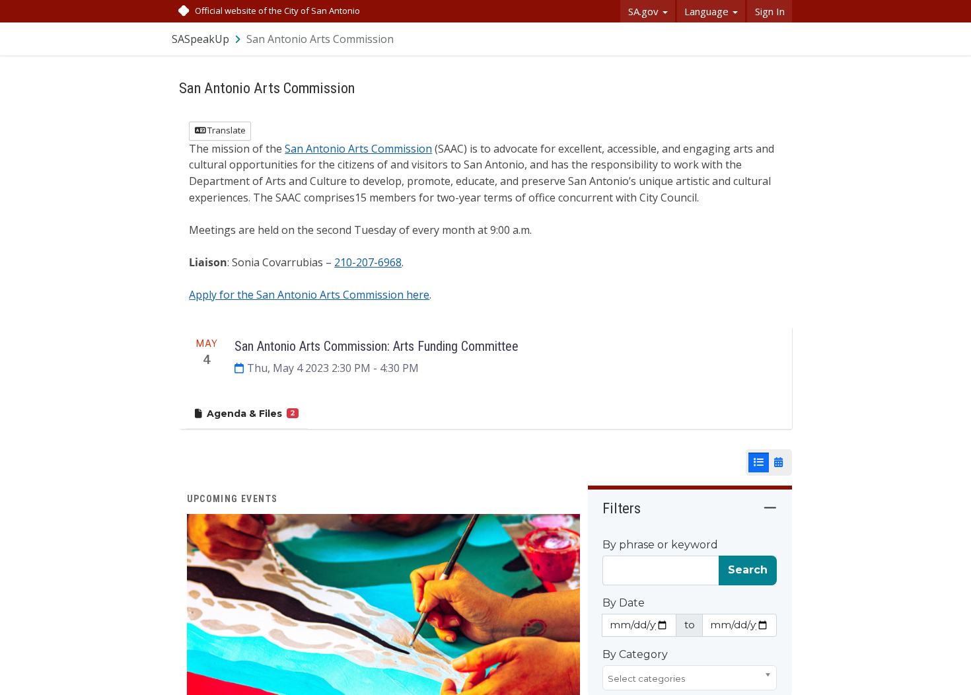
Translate (225, 130)
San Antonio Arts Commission (358, 148)
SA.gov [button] (644, 11)
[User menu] (782, 38)
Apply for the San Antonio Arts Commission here (309, 294)
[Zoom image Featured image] (384, 616)
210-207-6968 (368, 262)
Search (748, 570)
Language (707, 11)
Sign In (770, 11)
